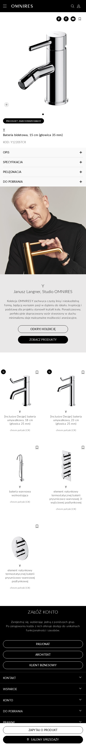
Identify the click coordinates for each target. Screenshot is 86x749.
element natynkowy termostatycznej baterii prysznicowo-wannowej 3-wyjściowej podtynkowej (66, 497)
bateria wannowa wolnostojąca (20, 493)
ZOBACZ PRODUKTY (43, 339)
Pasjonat (43, 644)
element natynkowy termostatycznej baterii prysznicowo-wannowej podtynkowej (20, 575)
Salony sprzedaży (45, 739)
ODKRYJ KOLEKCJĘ (43, 329)
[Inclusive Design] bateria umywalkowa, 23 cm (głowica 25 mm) (66, 420)
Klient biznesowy (43, 665)
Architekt (43, 654)
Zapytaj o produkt (43, 730)
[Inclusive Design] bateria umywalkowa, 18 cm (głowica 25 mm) (20, 420)
